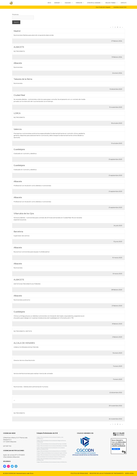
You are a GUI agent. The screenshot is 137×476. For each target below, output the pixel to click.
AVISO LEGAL (129, 473)
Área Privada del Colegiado (103, 7)
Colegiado (68, 3)
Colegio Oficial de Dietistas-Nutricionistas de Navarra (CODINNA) (51, 451)
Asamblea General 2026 (120, 7)
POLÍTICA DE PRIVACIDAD (79, 473)
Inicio (49, 3)
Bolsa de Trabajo (111, 3)
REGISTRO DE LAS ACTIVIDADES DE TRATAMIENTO (107, 473)
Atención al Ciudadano (93, 3)
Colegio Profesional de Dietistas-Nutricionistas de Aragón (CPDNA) (52, 453)
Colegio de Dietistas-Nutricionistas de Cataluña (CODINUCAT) (51, 456)
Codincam (57, 3)
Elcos (31, 473)
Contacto (123, 3)
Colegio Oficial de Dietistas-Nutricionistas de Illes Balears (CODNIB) (52, 445)
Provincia (15, 14)
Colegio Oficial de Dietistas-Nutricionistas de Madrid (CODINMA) (51, 454)
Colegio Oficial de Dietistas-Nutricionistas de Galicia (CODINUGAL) (52, 462)
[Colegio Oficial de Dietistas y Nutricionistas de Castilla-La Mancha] (11, 3)
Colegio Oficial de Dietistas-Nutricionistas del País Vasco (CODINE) (52, 443)
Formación (79, 3)
